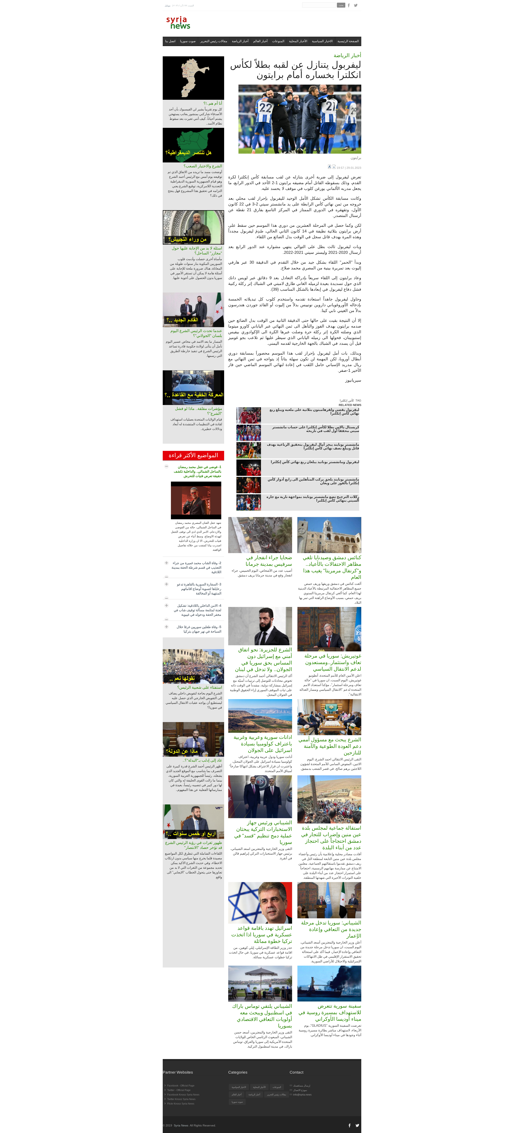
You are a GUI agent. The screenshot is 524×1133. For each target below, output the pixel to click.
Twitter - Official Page (179, 1090)
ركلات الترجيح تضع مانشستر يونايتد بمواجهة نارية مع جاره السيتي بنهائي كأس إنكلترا (313, 499)
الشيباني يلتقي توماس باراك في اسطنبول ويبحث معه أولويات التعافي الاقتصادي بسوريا (262, 1016)
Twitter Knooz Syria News (181, 1099)
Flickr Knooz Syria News (180, 1103)
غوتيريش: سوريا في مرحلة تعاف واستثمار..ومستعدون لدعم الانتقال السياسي (332, 662)
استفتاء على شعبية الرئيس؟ (199, 687)
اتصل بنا (170, 41)
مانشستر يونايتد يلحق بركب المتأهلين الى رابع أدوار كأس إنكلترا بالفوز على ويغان (313, 481)
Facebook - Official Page (180, 1085)
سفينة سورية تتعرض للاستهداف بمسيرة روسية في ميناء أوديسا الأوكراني (329, 1012)
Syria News (181, 1125)
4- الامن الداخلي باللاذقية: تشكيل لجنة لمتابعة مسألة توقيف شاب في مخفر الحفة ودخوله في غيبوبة (197, 610)
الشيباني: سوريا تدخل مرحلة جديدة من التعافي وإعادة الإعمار (331, 929)
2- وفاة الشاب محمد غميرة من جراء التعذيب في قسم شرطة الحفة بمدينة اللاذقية (196, 567)
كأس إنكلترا (347, 400)
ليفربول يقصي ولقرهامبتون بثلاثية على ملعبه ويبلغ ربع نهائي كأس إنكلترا (314, 412)
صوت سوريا (188, 41)
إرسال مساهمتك (301, 1085)
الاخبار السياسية (322, 41)
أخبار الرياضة (240, 41)
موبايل (167, 6)
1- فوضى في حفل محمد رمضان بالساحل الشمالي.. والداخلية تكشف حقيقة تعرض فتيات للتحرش (197, 471)
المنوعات (278, 41)
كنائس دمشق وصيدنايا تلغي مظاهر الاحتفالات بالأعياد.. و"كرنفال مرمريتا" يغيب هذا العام (332, 567)
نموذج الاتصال (300, 1090)
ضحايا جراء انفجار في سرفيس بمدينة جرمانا (269, 561)
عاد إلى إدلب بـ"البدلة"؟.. (202, 760)
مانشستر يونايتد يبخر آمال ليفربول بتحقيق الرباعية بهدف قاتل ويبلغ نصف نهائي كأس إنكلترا (313, 446)
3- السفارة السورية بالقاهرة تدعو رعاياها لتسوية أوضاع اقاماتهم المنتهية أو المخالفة (199, 589)
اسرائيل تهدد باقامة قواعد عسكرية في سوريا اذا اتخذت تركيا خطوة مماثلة (261, 934)
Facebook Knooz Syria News (183, 1094)
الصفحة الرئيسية (348, 41)
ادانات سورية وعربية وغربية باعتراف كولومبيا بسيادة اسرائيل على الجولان (263, 743)
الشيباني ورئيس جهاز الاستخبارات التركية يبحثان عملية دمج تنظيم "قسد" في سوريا (263, 832)
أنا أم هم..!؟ (212, 103)
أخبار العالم (260, 41)
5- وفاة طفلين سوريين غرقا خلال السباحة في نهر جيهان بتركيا (199, 629)
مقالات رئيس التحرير (213, 41)
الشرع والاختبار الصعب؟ (203, 166)
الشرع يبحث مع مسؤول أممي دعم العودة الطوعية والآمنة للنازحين (329, 746)
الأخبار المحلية (298, 41)
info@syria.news (302, 1094)
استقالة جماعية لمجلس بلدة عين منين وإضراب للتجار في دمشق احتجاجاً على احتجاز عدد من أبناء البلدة (331, 837)
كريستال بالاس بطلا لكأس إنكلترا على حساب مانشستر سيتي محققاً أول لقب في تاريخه (315, 429)
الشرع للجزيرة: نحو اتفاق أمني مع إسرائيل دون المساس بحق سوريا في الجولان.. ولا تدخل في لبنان (263, 659)
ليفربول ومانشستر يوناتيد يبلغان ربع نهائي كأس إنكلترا (315, 462)
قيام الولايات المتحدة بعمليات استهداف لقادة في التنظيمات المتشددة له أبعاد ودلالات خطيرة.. (196, 424)
